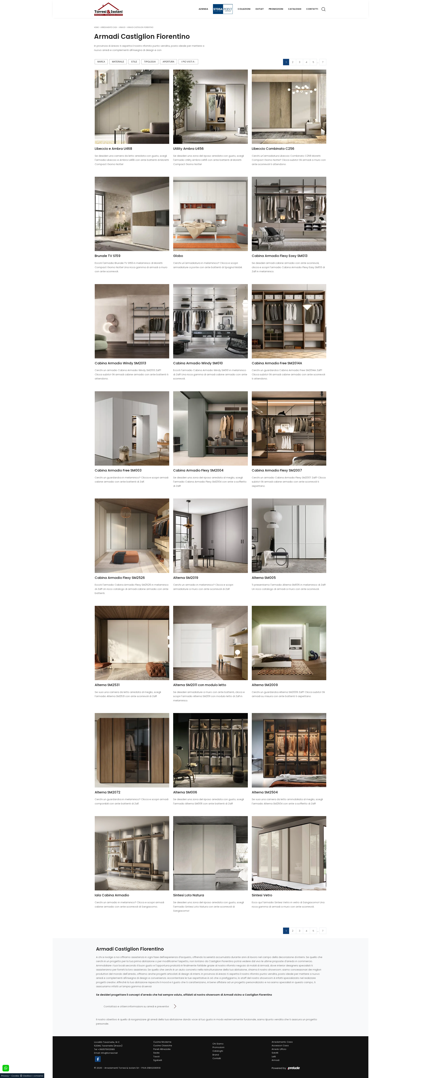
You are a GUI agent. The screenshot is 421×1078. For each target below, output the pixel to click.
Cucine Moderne (162, 1041)
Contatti (312, 9)
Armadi (122, 27)
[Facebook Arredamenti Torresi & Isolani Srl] (98, 1059)
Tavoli (156, 1056)
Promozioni (276, 9)
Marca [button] (101, 62)
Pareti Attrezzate (162, 1049)
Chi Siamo (217, 1043)
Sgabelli (157, 1060)
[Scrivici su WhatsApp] (5, 1068)
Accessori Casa (280, 1045)
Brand (215, 1054)
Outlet (259, 9)
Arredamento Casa (108, 27)
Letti (274, 1056)
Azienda (203, 9)
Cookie (15, 1075)
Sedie (156, 1052)
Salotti (275, 1052)
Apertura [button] (168, 62)
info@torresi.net (109, 1052)
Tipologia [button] (150, 62)
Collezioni (244, 9)
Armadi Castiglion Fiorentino (140, 27)
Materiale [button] (118, 62)
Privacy (5, 1075)
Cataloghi (294, 9)
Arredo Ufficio (279, 1049)
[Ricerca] (324, 9)
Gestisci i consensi (33, 1075)
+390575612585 (106, 1049)
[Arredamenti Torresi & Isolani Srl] (108, 9)
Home (96, 27)
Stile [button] (134, 62)
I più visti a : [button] (188, 62)
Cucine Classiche (162, 1045)
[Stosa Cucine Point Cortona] (222, 9)
